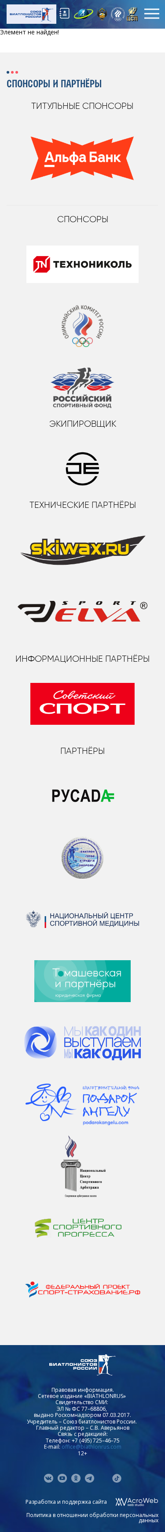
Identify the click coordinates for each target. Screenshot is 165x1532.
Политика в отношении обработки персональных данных (92, 1517)
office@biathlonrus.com (91, 1446)
